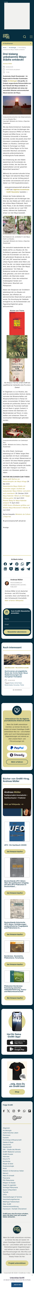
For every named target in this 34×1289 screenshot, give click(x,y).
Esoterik (6, 1137)
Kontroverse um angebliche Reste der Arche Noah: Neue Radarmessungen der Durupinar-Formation (16, 674)
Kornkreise (6, 1161)
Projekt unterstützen (17, 1263)
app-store (17, 1042)
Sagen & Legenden (9, 1185)
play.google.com (17, 1049)
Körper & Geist (8, 1164)
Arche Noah (18, 683)
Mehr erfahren (17, 762)
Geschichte (7, 1145)
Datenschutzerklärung (11, 1206)
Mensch (5, 1173)
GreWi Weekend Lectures (12, 1152)
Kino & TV (6, 1159)
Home (4, 47)
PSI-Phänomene (8, 1180)
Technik (5, 1192)
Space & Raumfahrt (10, 1190)
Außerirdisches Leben (10, 1133)
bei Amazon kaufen (15, 851)
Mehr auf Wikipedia (12, 804)
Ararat (12, 683)
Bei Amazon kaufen (15, 998)
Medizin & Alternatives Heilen (13, 1171)
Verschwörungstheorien (11, 1199)
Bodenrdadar (9, 685)
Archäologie (12, 47)
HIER (8, 189)
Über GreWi (7, 1204)
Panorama (6, 1178)
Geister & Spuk (8, 1142)
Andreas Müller (7, 63)
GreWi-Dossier (8, 1154)
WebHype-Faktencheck (11, 1202)
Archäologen (12, 81)
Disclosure (6, 1135)
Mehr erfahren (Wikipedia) (14, 600)
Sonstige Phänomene (10, 1187)
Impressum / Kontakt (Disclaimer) (15, 1209)
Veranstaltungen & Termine (12, 1197)
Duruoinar (16, 685)
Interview (6, 1156)
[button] (5, 564)
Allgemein (6, 1128)
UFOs (5, 1194)
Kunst (5, 1168)
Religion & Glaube (22, 667)
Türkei (22, 685)
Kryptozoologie (8, 1166)
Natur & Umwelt (8, 1175)
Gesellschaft (7, 1147)
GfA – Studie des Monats (11, 1149)
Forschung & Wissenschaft (12, 1140)
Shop (17, 1092)
